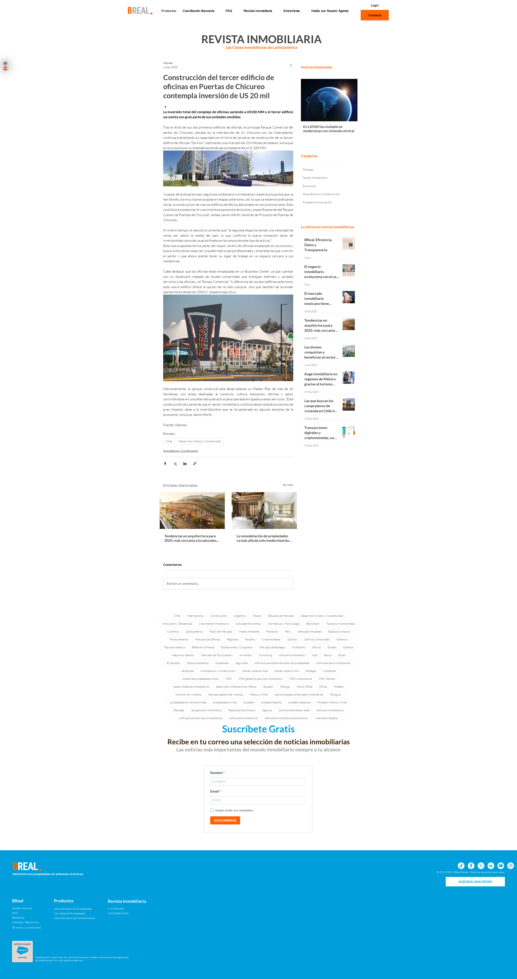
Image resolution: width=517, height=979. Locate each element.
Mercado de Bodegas (272, 647)
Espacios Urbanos (339, 631)
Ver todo (288, 484)
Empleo (332, 647)
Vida (314, 655)
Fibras (323, 686)
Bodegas (311, 671)
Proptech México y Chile (332, 702)
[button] (229, 11)
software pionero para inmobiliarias (201, 718)
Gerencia (341, 639)
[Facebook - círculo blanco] (471, 865)
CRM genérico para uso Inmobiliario (261, 678)
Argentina (240, 615)
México (257, 615)
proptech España (271, 702)
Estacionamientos (198, 663)
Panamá (250, 639)
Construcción (218, 615)
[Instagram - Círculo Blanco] (510, 865)
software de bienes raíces (294, 710)
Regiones (232, 639)
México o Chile (259, 694)
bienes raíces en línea (255, 671)
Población (272, 631)
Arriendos (246, 655)
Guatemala (222, 663)
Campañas (329, 671)
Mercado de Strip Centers (217, 655)
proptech (249, 702)
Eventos (348, 647)
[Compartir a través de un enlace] (195, 463)
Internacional (195, 615)
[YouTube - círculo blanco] (500, 865)
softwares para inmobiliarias (333, 663)
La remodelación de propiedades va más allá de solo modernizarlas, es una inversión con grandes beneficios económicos (263, 538)
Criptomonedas (271, 639)
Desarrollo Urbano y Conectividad (200, 441)
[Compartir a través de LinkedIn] (185, 463)
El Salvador (173, 663)
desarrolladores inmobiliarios (191, 686)
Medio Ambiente (249, 631)
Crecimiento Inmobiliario (214, 623)
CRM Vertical (327, 678)
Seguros (267, 710)
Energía (285, 686)
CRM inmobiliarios (300, 678)
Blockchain (312, 623)
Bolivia (317, 647)
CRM (228, 678)
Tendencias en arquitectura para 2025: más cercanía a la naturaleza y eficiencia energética (191, 538)
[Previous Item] (308, 100)
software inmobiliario (292, 655)
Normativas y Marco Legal (283, 623)
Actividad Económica (248, 623)
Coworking (265, 655)
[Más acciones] (290, 65)
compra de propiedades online (200, 678)
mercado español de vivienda (225, 694)
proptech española (299, 702)
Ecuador (268, 686)
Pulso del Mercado (221, 631)
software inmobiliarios (330, 710)
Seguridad (241, 663)
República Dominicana (241, 710)
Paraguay (336, 694)
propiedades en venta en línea (188, 702)
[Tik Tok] (461, 865)
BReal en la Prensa (203, 647)
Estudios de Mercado (281, 615)
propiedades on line (225, 702)
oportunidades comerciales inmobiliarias (298, 694)
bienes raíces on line (287, 671)
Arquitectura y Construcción (180, 450)
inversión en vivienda (188, 694)
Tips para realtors (174, 647)
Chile (169, 441)
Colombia (173, 631)
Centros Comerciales (317, 639)
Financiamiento (179, 639)
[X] (481, 865)
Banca (328, 655)
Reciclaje (179, 710)
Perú (288, 631)
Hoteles (338, 686)
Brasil (341, 655)
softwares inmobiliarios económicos (286, 718)
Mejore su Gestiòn (183, 655)
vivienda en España (326, 718)
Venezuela (187, 671)
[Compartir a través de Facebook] (165, 463)
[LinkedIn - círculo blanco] (491, 865)
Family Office (304, 686)
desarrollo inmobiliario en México (236, 686)
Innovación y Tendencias (177, 623)
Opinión (292, 639)
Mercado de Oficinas (207, 639)
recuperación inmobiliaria (206, 710)
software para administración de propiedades (282, 663)
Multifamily (299, 647)
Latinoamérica (194, 631)
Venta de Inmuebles (310, 631)
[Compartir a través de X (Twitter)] (175, 463)
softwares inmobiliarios (243, 718)
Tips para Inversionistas (340, 623)
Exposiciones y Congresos (236, 647)
